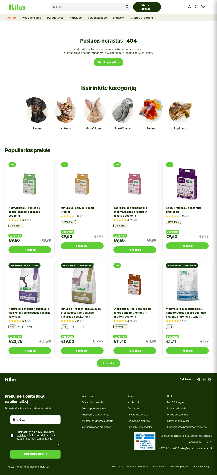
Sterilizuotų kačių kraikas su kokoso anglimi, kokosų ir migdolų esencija (132, 312)
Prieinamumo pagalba (140, 427)
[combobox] (90, 7)
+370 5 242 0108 (169, 448)
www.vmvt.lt (204, 448)
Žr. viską (109, 363)
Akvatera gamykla (179, 466)
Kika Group (117, 466)
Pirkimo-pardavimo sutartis (97, 420)
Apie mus (87, 396)
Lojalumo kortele (176, 408)
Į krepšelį (30, 250)
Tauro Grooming (200, 466)
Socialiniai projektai (93, 402)
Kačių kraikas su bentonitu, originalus (184, 210)
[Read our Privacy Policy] (58, 444)
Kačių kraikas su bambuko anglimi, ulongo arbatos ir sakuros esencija (130, 211)
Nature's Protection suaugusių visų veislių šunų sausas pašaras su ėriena (29, 312)
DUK (169, 396)
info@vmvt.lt (188, 448)
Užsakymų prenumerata (95, 414)
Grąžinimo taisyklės (178, 420)
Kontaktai (133, 402)
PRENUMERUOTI (35, 454)
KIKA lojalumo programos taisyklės (187, 427)
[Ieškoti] (127, 7)
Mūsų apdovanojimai (94, 408)
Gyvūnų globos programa (96, 427)
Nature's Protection (137, 466)
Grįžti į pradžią (108, 62)
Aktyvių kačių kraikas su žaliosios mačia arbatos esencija (24, 211)
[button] (203, 7)
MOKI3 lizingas (175, 402)
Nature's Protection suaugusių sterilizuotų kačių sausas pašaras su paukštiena (81, 312)
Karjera (131, 396)
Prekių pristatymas (178, 414)
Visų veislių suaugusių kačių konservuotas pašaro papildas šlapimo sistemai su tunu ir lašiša (186, 312)
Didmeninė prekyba (139, 420)
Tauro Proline (159, 466)
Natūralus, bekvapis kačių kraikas (78, 210)
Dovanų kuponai (137, 408)
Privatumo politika (138, 414)
